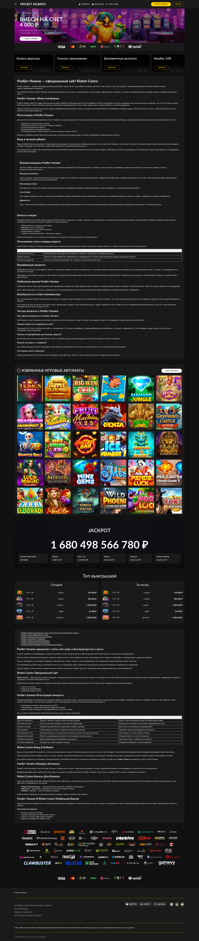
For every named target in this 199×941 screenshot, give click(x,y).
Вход (178, 4)
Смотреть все (171, 371)
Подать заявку (30, 38)
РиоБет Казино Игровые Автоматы (35, 641)
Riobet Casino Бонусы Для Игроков (35, 643)
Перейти (24, 67)
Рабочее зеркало (23, 912)
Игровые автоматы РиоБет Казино (33, 906)
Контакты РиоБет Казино (28, 916)
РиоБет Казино (33, 4)
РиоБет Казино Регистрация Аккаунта (36, 637)
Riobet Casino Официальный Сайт (35, 635)
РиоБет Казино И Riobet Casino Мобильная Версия (41, 645)
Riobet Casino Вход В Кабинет (33, 639)
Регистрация (161, 4)
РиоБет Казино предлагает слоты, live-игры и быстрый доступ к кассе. (50, 633)
